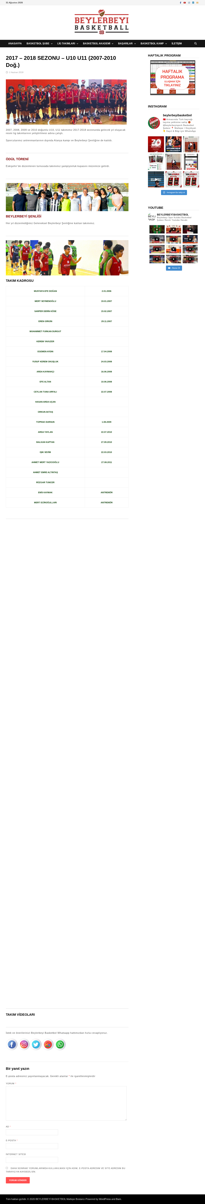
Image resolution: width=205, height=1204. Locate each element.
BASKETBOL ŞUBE (38, 43)
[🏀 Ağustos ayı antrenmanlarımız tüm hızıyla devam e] (156, 179)
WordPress (105, 1199)
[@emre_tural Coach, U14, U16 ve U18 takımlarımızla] (174, 162)
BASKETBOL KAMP (152, 43)
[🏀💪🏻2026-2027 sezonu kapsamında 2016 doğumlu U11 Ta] (191, 179)
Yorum (11, 1083)
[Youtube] (185, 2)
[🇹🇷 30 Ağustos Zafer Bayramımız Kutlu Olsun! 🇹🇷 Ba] (156, 144)
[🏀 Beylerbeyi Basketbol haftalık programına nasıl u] (191, 162)
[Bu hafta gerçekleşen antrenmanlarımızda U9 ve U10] (191, 144)
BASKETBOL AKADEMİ (96, 43)
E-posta (12, 1140)
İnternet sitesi (16, 1154)
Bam (118, 1199)
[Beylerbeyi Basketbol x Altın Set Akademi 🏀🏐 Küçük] (174, 144)
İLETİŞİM (177, 43)
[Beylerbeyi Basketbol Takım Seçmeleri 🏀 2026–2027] (156, 162)
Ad (8, 1126)
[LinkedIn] (193, 2)
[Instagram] (189, 2)
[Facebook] (181, 2)
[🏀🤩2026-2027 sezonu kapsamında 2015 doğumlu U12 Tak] (174, 179)
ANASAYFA (15, 43)
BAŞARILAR (125, 43)
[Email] (197, 2)
